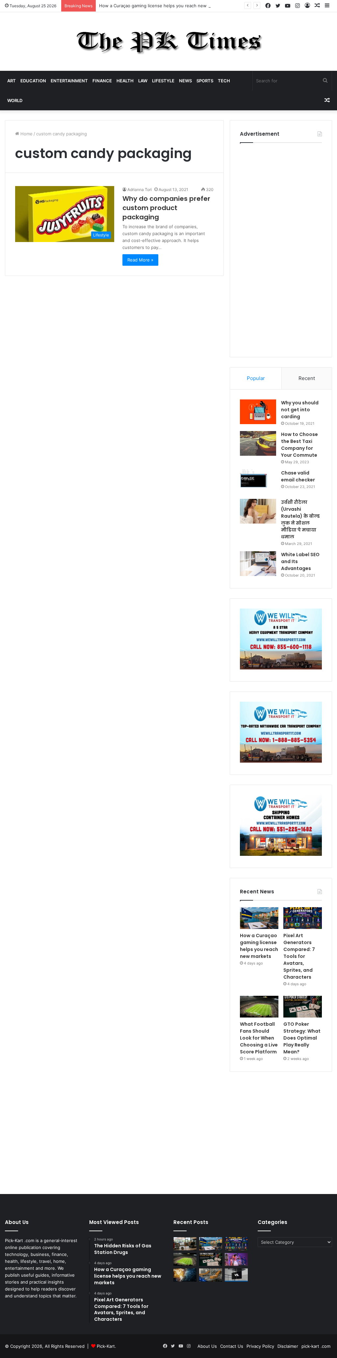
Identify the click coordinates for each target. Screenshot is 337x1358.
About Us (207, 1346)
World (14, 100)
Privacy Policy (260, 1346)
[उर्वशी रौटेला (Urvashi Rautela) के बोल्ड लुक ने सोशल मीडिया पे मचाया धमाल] (258, 511)
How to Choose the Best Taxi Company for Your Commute (299, 444)
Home (26, 133)
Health (125, 80)
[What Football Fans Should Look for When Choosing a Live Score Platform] (259, 1007)
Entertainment (69, 80)
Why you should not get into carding (300, 409)
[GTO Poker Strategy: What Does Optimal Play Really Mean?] (302, 1007)
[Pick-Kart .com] (168, 41)
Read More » (140, 259)
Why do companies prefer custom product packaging (166, 208)
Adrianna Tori (139, 189)
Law (142, 80)
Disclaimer (287, 1346)
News (185, 80)
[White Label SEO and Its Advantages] (258, 563)
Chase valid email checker (298, 476)
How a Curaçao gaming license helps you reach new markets (161, 5)
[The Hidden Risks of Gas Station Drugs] (184, 1243)
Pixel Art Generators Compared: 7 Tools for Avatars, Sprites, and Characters (299, 956)
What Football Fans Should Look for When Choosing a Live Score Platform (259, 1038)
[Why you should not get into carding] (258, 411)
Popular (256, 378)
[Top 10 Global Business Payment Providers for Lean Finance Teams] (184, 1274)
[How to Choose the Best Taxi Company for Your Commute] (258, 443)
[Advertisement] (281, 248)
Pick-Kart (106, 1346)
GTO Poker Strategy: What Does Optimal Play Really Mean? (302, 1038)
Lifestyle (163, 80)
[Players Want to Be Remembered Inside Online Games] (236, 1259)
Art (11, 80)
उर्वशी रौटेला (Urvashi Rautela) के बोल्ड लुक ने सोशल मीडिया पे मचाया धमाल (300, 519)
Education (33, 80)
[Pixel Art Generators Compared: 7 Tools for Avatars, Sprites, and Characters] (302, 918)
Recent (306, 378)
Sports (204, 80)
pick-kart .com (315, 1346)
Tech (224, 80)
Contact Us (231, 1346)
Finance (102, 80)
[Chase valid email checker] (258, 482)
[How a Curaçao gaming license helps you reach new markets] (259, 918)
